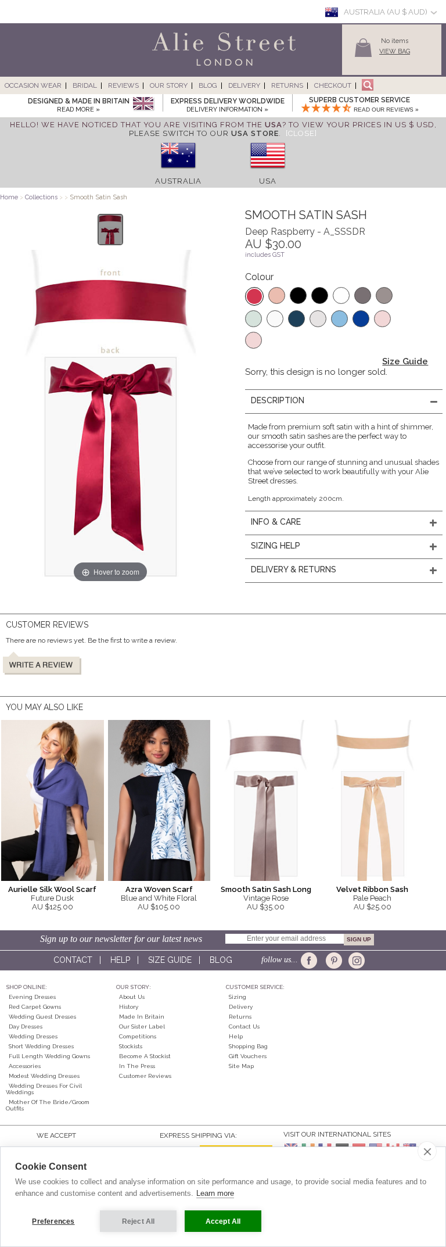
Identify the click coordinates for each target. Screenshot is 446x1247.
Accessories (25, 1066)
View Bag (394, 51)
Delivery (244, 85)
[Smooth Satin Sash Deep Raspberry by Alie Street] (111, 229)
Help (120, 960)
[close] (427, 1151)
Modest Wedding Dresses (44, 1076)
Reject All (138, 1221)
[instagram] (355, 960)
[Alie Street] (171, 66)
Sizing (237, 997)
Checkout (332, 85)
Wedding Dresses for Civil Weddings (44, 1089)
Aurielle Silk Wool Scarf (52, 889)
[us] (267, 172)
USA (267, 181)
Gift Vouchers (248, 1056)
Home (9, 197)
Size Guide (405, 361)
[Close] (301, 133)
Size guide (170, 960)
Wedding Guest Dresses (42, 1016)
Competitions (137, 1036)
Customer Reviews (145, 1076)
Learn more (215, 1193)
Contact (72, 960)
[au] (178, 172)
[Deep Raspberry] (254, 296)
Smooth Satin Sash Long (266, 889)
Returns (287, 85)
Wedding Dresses (33, 1036)
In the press (137, 1066)
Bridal (85, 85)
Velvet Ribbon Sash (372, 889)
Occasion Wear (33, 85)
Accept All (223, 1221)
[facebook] (311, 960)
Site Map (241, 1066)
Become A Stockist (145, 1056)
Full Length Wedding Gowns (49, 1056)
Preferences (53, 1221)
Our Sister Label (142, 1026)
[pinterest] (333, 960)
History (128, 1007)
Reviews (123, 85)
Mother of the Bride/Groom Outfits (47, 1105)
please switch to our (204, 133)
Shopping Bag (248, 1046)
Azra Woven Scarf (159, 889)
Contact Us (244, 1026)
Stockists (130, 1046)
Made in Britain (141, 1016)
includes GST (265, 255)
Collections (42, 197)
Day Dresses (25, 1026)
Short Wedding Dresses (41, 1046)
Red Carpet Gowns (35, 1007)
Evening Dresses (32, 997)
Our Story (169, 85)
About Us (132, 997)
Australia (178, 181)
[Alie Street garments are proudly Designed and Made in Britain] (143, 104)
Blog (208, 85)
